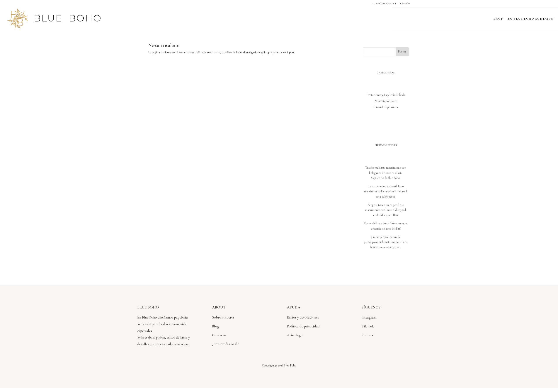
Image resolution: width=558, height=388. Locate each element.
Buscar (402, 51)
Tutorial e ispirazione (385, 107)
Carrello (405, 3)
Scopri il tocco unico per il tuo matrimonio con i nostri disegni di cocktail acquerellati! (386, 210)
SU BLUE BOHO (521, 18)
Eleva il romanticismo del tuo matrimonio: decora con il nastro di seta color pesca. (386, 191)
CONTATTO (544, 18)
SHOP (498, 18)
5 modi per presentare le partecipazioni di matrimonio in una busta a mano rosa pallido (386, 242)
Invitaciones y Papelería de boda (385, 95)
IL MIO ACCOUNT (384, 3)
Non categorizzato (385, 101)
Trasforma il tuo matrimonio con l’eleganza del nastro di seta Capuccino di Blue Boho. (385, 173)
